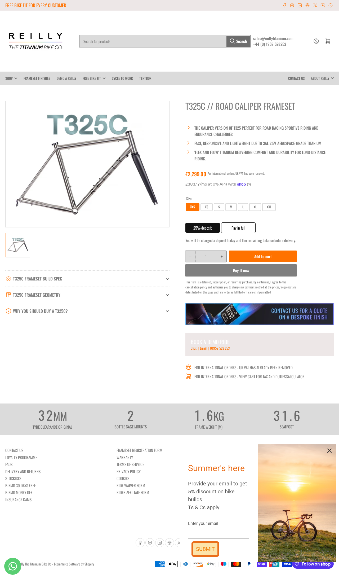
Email (203, 348)
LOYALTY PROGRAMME (21, 457)
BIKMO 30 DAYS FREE (20, 485)
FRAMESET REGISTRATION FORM (139, 450)
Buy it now (241, 270)
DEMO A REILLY (66, 78)
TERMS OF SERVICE (130, 464)
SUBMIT (205, 549)
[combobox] (165, 41)
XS (206, 206)
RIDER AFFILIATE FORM (133, 492)
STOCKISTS (13, 478)
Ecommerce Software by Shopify (74, 564)
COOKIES (123, 478)
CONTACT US (296, 78)
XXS (192, 206)
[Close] (329, 450)
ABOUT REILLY (320, 78)
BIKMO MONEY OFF (18, 492)
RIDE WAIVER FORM (131, 485)
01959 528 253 (220, 348)
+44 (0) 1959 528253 (269, 44)
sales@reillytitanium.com (273, 38)
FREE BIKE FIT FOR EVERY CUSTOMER (35, 5)
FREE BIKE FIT (92, 78)
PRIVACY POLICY (129, 471)
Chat (194, 348)
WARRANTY (125, 457)
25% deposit (202, 228)
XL (255, 206)
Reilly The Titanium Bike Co (34, 564)
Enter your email (203, 523)
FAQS (8, 464)
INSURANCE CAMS (18, 499)
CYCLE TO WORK (122, 78)
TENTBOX (145, 78)
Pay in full (238, 228)
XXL (269, 206)
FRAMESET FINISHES (37, 78)
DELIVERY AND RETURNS (23, 471)
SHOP (9, 78)
